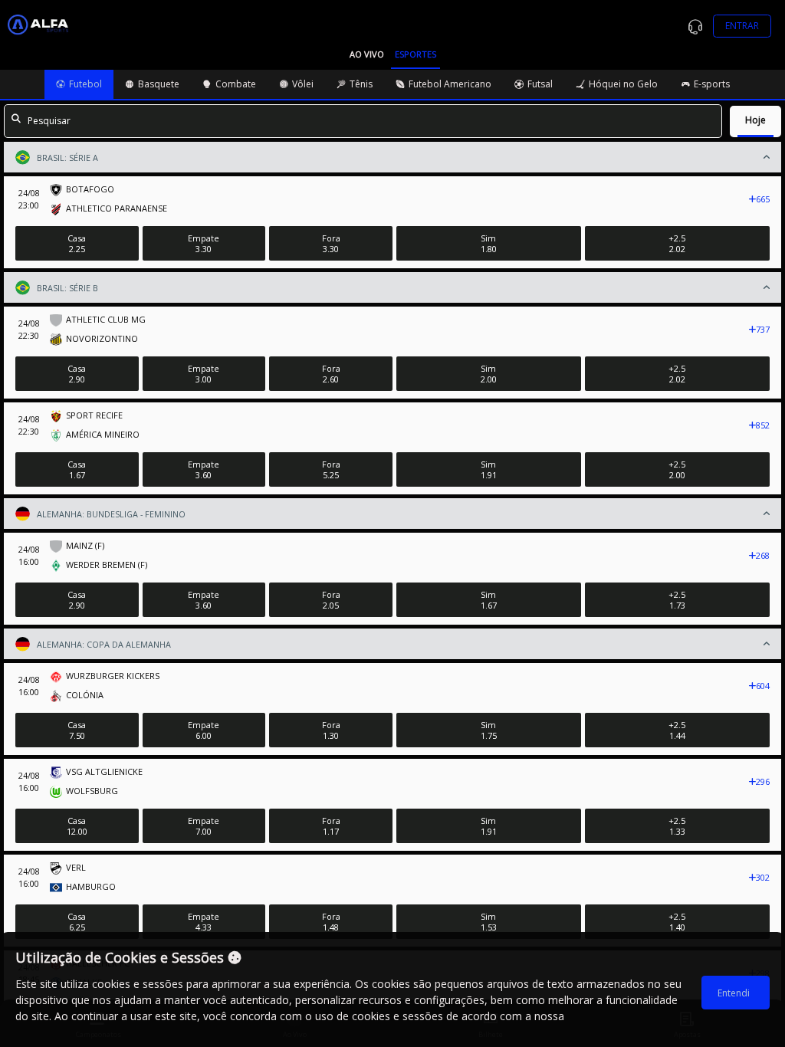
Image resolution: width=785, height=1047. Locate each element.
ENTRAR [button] (742, 25)
